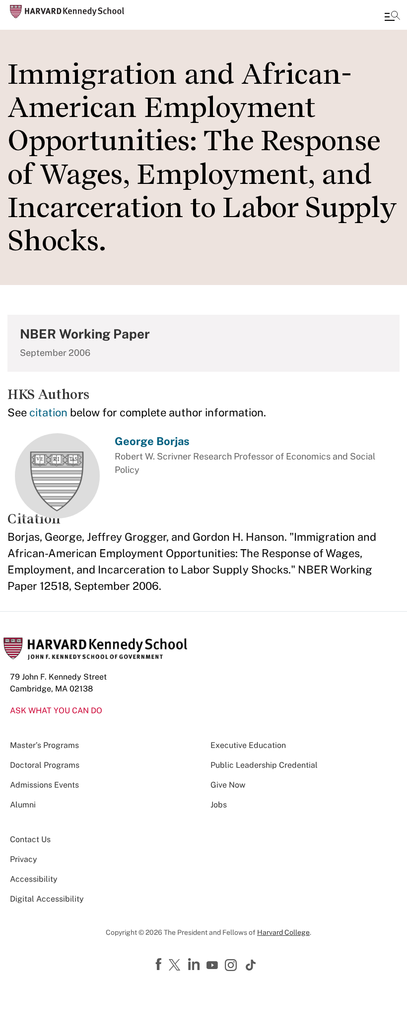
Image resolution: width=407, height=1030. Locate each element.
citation (48, 412)
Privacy (23, 859)
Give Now (227, 785)
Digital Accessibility (47, 899)
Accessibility (34, 879)
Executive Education (248, 745)
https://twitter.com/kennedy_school (176, 965)
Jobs (218, 804)
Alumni (23, 804)
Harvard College (283, 932)
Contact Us (30, 839)
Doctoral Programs (44, 765)
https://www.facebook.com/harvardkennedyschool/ (159, 964)
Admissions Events (44, 785)
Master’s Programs (44, 745)
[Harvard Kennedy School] (67, 11)
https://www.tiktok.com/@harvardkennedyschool (251, 965)
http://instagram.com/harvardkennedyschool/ (232, 966)
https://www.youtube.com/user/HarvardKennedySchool (213, 965)
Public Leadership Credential (264, 765)
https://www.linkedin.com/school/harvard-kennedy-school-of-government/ (195, 964)
